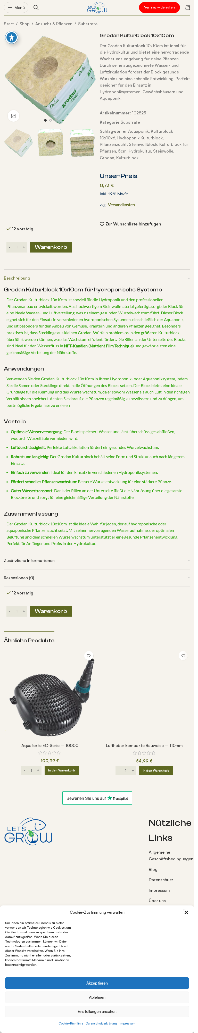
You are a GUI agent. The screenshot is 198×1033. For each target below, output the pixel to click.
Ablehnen (97, 997)
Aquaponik (138, 131)
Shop (25, 23)
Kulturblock (127, 157)
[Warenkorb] (188, 7)
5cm (122, 151)
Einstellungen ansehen (97, 1011)
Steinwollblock (143, 144)
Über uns (157, 900)
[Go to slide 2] (50, 120)
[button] (186, 912)
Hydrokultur (140, 151)
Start (9, 23)
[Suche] (36, 7)
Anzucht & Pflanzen (53, 23)
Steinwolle (163, 151)
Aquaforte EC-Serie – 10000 (49, 745)
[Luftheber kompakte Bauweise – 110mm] (144, 695)
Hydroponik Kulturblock (140, 137)
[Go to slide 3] (55, 120)
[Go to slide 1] (45, 120)
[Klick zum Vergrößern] (13, 116)
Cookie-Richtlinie (71, 1023)
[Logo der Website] (97, 7)
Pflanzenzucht (113, 144)
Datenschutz (161, 879)
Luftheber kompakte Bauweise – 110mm (144, 745)
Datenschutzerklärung (101, 1023)
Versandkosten (121, 204)
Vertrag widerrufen (159, 7)
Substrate (87, 23)
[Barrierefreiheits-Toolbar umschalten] (11, 37)
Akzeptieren (97, 983)
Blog (153, 869)
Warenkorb (51, 247)
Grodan (107, 157)
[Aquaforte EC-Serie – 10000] (50, 694)
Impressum (128, 1023)
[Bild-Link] (28, 830)
